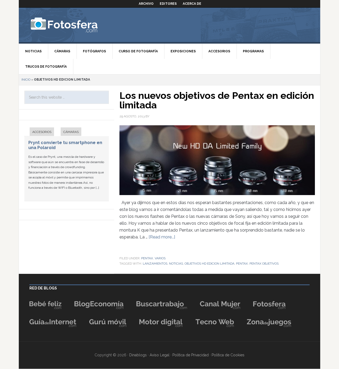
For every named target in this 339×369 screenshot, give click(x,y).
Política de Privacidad (190, 355)
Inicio (25, 79)
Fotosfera (75, 25)
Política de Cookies (228, 355)
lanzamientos (155, 263)
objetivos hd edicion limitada (209, 263)
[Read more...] (162, 236)
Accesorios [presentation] (41, 132)
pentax (242, 263)
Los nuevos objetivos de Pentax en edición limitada (216, 100)
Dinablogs (138, 355)
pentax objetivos (264, 263)
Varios (160, 258)
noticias (176, 263)
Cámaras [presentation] (71, 132)
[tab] (39, 132)
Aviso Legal (160, 355)
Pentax (147, 258)
